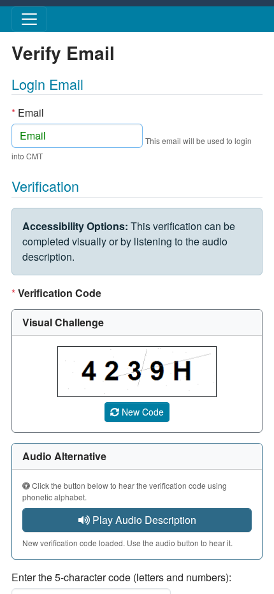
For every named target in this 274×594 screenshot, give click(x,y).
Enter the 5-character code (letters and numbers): (121, 577)
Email (27, 112)
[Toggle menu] (29, 19)
